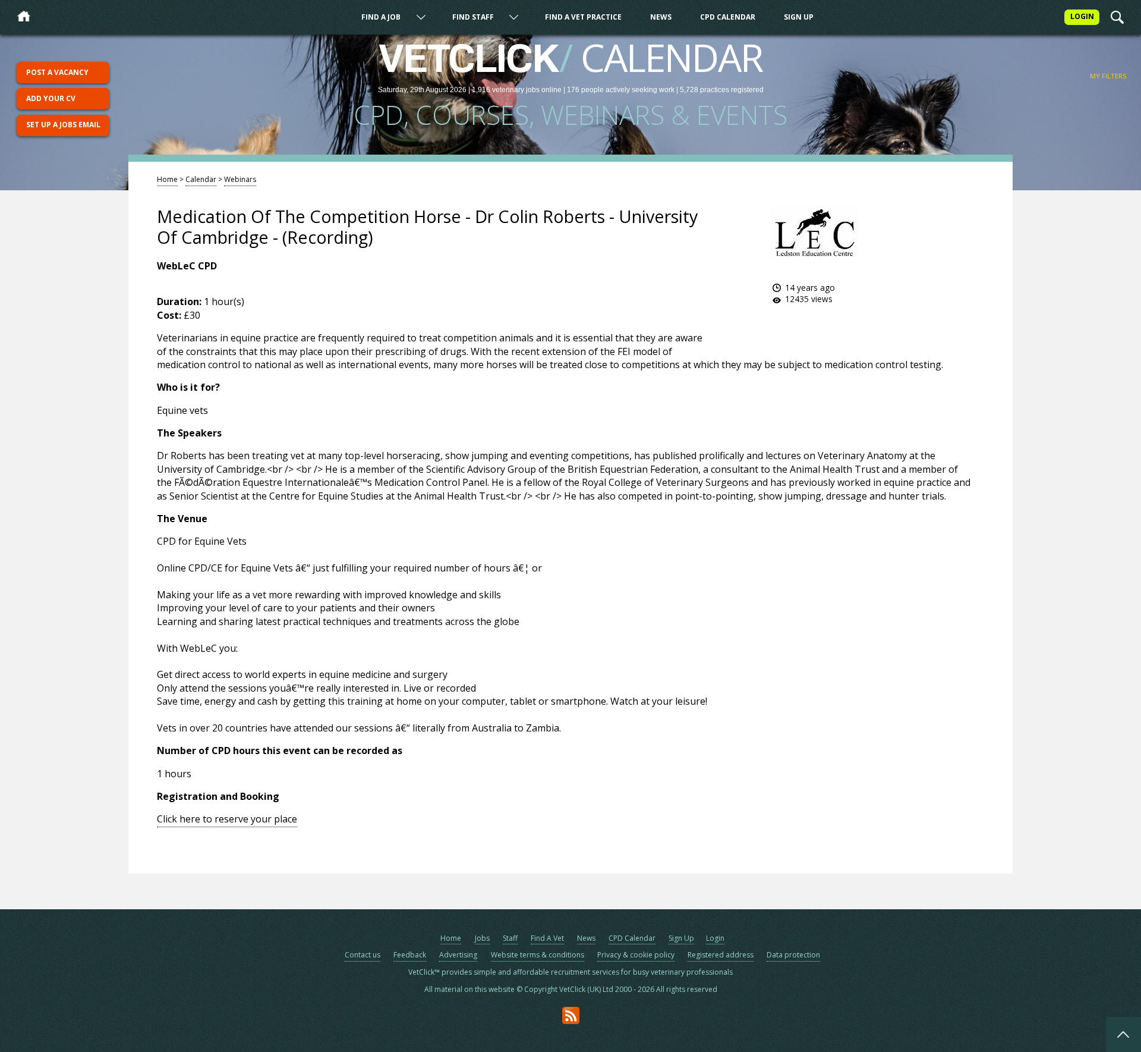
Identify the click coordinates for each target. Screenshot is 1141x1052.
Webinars (240, 179)
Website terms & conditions (537, 955)
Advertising (458, 955)
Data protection (793, 955)
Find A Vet (547, 938)
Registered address (721, 955)
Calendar (200, 179)
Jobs (482, 938)
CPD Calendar (727, 17)
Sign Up (799, 17)
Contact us (362, 955)
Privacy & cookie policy (635, 955)
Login (715, 938)
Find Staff (473, 17)
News (661, 17)
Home (167, 179)
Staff (510, 938)
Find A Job (381, 17)
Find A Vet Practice (583, 17)
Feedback (409, 955)
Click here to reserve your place (227, 818)
